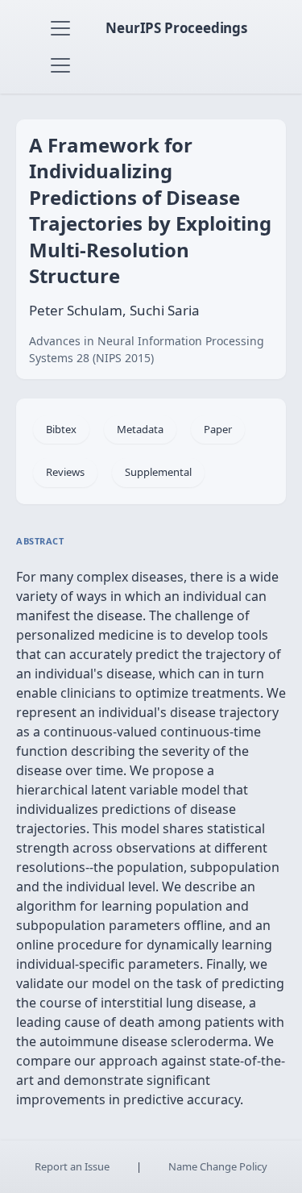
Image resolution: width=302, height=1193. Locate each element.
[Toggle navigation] (60, 28)
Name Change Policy (217, 1166)
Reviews (65, 472)
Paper (218, 429)
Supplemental (158, 472)
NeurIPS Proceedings (176, 28)
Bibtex (61, 429)
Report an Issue (72, 1166)
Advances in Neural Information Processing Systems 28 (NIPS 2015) (146, 349)
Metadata (140, 429)
